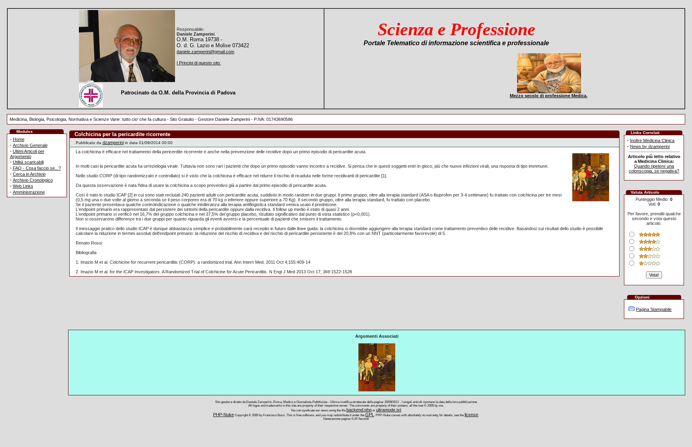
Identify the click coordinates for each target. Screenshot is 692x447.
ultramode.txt (388, 409)
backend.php (359, 409)
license (471, 414)
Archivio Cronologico (33, 180)
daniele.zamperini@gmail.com (205, 51)
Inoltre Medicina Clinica (652, 140)
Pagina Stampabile (654, 309)
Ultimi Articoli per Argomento (27, 154)
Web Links (23, 186)
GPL (369, 414)
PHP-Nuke (223, 414)
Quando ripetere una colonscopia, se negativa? (654, 168)
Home (18, 139)
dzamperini (113, 142)
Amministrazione (29, 192)
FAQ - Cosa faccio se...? (37, 168)
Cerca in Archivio (29, 174)
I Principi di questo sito (199, 62)
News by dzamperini (650, 146)
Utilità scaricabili (28, 162)
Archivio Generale (30, 145)
